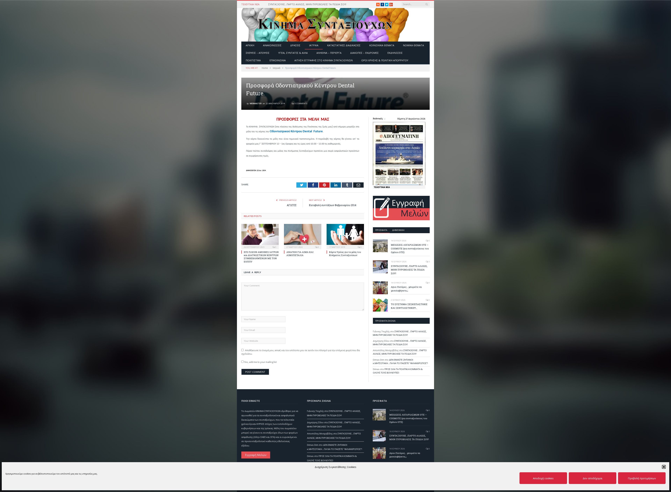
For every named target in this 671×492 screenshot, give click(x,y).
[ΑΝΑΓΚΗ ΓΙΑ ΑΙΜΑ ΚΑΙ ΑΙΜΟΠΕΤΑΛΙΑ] (302, 236)
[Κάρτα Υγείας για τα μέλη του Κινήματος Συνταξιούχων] (345, 236)
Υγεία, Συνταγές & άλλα (293, 52)
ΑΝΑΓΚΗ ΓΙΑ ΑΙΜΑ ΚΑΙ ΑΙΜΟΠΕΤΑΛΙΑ (299, 253)
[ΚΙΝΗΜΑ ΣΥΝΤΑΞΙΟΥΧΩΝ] (325, 24)
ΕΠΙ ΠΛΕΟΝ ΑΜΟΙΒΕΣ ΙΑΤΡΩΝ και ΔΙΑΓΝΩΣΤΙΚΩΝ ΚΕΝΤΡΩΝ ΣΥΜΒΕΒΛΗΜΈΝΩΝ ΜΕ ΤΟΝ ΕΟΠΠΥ (261, 256)
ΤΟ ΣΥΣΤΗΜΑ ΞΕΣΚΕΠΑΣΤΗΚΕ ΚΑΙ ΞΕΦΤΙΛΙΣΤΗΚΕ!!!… (409, 306)
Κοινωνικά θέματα (381, 45)
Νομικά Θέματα (413, 45)
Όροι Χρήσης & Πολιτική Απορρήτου (384, 60)
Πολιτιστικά (253, 60)
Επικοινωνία (277, 60)
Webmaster (256, 103)
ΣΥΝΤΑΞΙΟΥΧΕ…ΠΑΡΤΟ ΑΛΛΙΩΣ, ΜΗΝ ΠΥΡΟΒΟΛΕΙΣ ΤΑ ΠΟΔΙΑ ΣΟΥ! (307, 4)
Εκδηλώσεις (395, 52)
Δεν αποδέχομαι (593, 478)
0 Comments (300, 103)
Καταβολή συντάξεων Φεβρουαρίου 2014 (332, 205)
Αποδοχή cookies (543, 478)
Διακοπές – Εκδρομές (364, 52)
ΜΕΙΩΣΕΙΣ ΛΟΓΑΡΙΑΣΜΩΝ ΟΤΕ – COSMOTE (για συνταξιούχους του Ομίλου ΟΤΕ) (410, 248)
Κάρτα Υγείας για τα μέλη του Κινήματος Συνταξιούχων (345, 253)
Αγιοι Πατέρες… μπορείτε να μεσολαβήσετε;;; (406, 288)
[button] (664, 467)
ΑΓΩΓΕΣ (292, 205)
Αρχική (250, 45)
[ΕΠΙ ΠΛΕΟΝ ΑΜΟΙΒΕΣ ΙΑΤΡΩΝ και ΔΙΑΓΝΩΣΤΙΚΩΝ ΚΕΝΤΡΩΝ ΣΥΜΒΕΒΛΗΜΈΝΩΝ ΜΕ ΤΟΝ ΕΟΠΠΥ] (260, 236)
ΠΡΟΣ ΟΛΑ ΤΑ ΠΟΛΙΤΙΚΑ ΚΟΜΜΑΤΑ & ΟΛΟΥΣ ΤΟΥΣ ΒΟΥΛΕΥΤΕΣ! (398, 371)
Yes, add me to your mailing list (260, 362)
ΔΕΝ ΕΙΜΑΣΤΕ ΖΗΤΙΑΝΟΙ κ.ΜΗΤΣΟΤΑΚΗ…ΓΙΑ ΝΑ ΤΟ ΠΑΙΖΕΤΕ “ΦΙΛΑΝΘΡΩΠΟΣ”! (400, 361)
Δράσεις (295, 45)
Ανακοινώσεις (272, 45)
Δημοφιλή (398, 230)
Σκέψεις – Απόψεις (257, 52)
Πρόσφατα (381, 230)
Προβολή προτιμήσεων (642, 478)
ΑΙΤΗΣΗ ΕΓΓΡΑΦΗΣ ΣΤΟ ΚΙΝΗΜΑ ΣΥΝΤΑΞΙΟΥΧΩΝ (323, 60)
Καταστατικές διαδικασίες (343, 45)
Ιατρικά (313, 45)
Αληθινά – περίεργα (328, 52)
